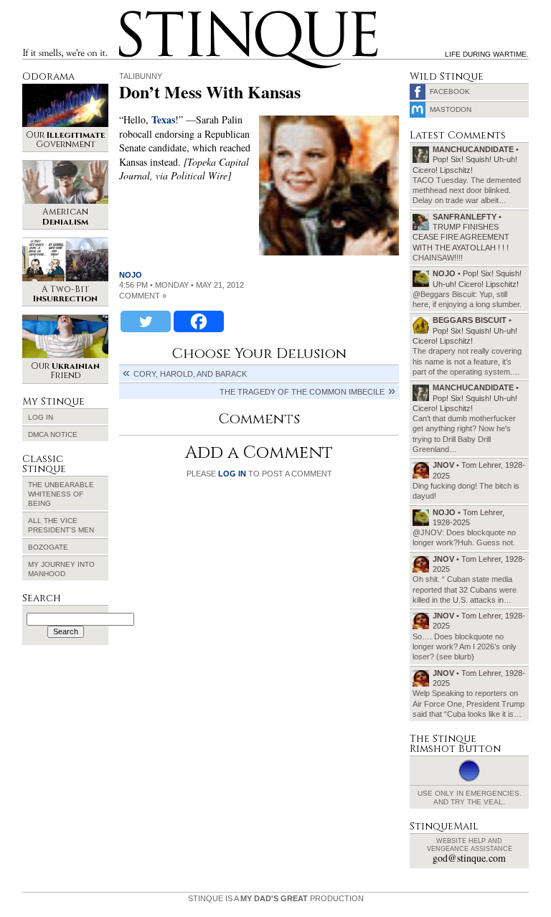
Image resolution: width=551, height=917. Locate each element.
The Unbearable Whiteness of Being (61, 494)
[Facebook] (199, 321)
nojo (130, 275)
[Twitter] (146, 321)
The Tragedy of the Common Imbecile (302, 391)
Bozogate (48, 547)
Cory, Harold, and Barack (190, 374)
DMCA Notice (52, 434)
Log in (40, 417)
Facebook (450, 91)
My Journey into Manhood (61, 569)
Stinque (132, 13)
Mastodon (450, 109)
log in (232, 473)
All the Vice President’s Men (61, 525)
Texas (163, 119)
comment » (142, 295)
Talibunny (140, 76)
